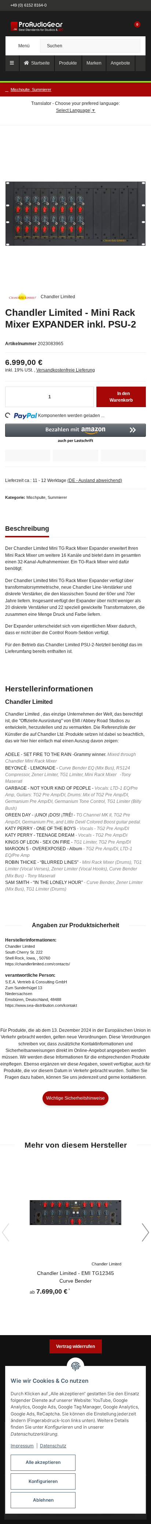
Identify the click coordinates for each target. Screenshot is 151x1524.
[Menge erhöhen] (85, 397)
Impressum (22, 1445)
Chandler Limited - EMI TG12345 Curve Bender (75, 1277)
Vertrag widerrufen (75, 1346)
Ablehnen (43, 1500)
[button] (121, 26)
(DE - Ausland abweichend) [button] (94, 480)
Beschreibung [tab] (27, 528)
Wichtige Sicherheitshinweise (75, 1098)
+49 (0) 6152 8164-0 (28, 5)
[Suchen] (132, 46)
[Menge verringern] (13, 397)
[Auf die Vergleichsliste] (75, 455)
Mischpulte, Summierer (46, 497)
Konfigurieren (43, 1481)
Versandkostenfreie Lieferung (65, 370)
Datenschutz (53, 1445)
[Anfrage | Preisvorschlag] (27, 455)
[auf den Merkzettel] (123, 455)
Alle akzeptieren (43, 1462)
